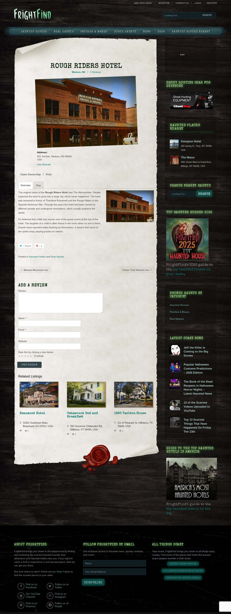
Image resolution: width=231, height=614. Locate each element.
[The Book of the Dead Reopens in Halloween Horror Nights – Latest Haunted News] (175, 388)
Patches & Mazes (93, 31)
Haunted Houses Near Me (183, 564)
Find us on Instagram (60, 595)
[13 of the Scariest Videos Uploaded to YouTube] (175, 409)
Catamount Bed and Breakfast (82, 415)
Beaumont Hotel (32, 413)
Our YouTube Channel (33, 595)
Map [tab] (38, 185)
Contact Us (182, 3)
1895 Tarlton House (130, 413)
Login (198, 3)
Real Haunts (64, 31)
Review (22, 290)
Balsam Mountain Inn (35, 270)
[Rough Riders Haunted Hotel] (130, 206)
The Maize (187, 157)
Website (22, 341)
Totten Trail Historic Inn (136, 270)
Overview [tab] (26, 185)
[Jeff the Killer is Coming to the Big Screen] (175, 354)
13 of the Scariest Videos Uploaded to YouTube (197, 406)
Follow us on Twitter (62, 586)
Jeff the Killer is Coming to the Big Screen (196, 351)
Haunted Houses (34, 31)
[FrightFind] (46, 15)
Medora (76, 72)
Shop (161, 31)
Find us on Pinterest (31, 605)
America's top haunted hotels (183, 578)
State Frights (63, 571)
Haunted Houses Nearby (191, 31)
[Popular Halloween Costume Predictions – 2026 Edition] (175, 371)
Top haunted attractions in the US (183, 571)
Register (212, 3)
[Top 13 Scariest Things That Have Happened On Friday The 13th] (175, 426)
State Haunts (125, 31)
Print (49, 174)
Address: (42, 152)
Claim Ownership (30, 174)
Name (22, 318)
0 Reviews (95, 72)
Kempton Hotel (191, 141)
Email (22, 329)
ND (83, 72)
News (147, 31)
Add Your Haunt (143, 3)
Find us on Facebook (31, 586)
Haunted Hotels (37, 256)
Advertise (164, 3)
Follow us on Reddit (62, 605)
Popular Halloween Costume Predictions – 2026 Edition (198, 368)
